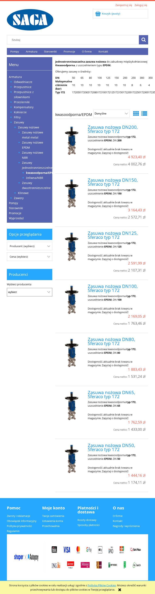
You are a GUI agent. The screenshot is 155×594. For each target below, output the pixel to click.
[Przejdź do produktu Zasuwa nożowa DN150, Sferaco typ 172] (72, 193)
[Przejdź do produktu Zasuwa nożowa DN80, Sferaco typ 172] (72, 353)
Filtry (17, 117)
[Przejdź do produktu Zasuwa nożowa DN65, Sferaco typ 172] (72, 406)
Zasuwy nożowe (28, 127)
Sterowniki (16, 208)
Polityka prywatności (19, 526)
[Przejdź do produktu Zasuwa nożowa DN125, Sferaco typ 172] (72, 246)
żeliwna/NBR (34, 178)
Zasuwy (19, 122)
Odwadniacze (23, 82)
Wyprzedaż (16, 218)
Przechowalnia (51, 526)
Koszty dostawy (87, 520)
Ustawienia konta (52, 521)
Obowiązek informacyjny (22, 521)
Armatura (15, 77)
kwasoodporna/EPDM (41, 173)
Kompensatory (24, 107)
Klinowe (23, 193)
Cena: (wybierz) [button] (19, 256)
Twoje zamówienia (53, 516)
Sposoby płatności (88, 525)
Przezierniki (22, 102)
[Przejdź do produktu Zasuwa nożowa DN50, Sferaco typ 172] (72, 459)
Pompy (13, 203)
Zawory (19, 198)
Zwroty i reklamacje (18, 516)
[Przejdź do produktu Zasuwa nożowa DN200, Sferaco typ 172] (72, 140)
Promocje (15, 213)
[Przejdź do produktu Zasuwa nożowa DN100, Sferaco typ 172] (72, 299)
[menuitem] (14, 51)
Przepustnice (22, 87)
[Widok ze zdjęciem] (136, 113)
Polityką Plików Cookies (102, 585)
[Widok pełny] (144, 113)
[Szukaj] (143, 39)
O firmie (118, 516)
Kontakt (118, 521)
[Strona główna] (30, 19)
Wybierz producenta (19, 284)
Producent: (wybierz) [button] (22, 246)
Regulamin (13, 531)
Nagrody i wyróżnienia (126, 526)
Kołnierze (20, 112)
